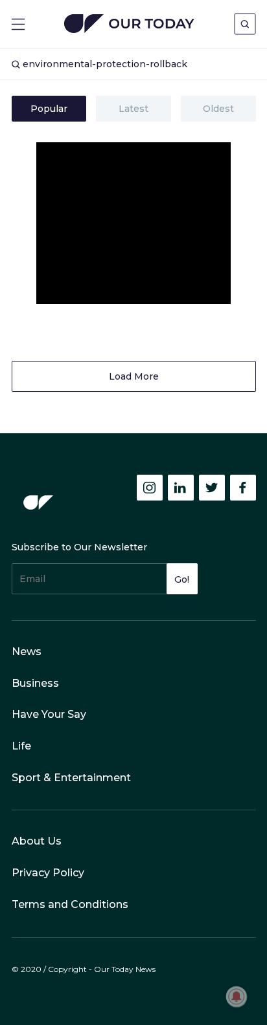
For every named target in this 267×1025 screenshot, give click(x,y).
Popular (48, 108)
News (26, 651)
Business (35, 683)
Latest (133, 108)
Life (21, 746)
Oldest (218, 108)
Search (245, 24)
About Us (37, 841)
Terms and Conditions (70, 904)
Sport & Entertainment (71, 777)
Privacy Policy (48, 873)
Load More (134, 376)
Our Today (129, 25)
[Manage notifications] (236, 996)
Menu (18, 24)
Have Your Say (49, 714)
